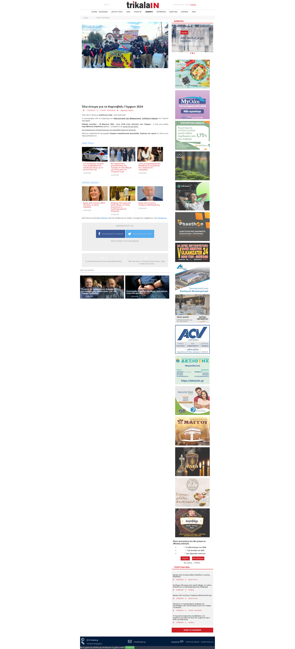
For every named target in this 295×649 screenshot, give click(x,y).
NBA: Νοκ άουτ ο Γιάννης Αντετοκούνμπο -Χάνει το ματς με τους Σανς (146, 262)
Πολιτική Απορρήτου (94, 644)
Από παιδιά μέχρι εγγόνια (192, 39)
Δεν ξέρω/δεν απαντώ (195, 553)
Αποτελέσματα (198, 558)
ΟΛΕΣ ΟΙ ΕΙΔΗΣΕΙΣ (192, 630)
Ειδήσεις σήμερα (90, 182)
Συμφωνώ (130, 647)
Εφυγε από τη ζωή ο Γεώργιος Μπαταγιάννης (192, 595)
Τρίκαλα (193, 4)
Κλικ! (194, 12)
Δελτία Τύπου (117, 12)
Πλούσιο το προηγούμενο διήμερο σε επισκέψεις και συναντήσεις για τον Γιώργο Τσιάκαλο (98, 291)
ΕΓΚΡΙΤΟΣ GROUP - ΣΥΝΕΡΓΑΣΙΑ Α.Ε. (199, 642)
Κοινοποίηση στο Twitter (142, 234)
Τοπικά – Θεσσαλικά (99, 12)
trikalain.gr (162, 218)
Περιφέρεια (161, 12)
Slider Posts (88, 143)
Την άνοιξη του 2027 (195, 550)
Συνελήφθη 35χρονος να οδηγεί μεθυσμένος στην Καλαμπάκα (146, 292)
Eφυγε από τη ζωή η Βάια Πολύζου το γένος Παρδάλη (191, 576)
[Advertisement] (125, 86)
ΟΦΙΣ (128, 12)
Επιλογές (138, 12)
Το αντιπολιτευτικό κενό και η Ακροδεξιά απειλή (103, 261)
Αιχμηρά (149, 12)
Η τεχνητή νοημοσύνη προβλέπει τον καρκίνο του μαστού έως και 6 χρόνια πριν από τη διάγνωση (191, 617)
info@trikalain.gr (140, 642)
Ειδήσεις (104, 218)
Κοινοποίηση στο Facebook (112, 234)
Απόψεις (184, 12)
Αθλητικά (173, 12)
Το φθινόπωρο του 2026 (196, 547)
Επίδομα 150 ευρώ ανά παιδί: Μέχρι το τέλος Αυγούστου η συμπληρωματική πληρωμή (192, 586)
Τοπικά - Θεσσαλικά (107, 110)
